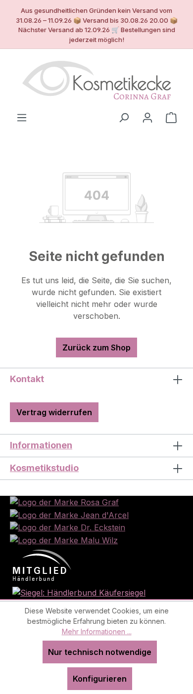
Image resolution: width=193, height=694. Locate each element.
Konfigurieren (100, 679)
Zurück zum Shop (96, 347)
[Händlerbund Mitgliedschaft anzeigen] (42, 564)
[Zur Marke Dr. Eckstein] (67, 527)
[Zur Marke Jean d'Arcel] (69, 514)
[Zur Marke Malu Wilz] (64, 539)
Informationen (41, 445)
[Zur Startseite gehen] (96, 80)
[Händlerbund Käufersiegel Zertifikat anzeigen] (79, 592)
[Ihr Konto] (147, 117)
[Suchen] (124, 117)
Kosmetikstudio (44, 468)
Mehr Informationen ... (97, 631)
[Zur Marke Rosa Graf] (64, 502)
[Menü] (22, 117)
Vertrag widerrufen (54, 412)
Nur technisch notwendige (99, 652)
